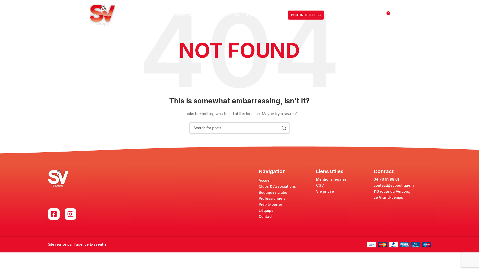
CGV (320, 185)
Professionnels (272, 198)
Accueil (265, 180)
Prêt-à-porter (270, 204)
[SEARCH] (284, 128)
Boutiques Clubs (306, 15)
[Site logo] (102, 15)
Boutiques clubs (273, 192)
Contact (266, 216)
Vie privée (325, 191)
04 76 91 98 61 (386, 179)
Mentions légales (331, 179)
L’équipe (266, 210)
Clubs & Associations (277, 186)
